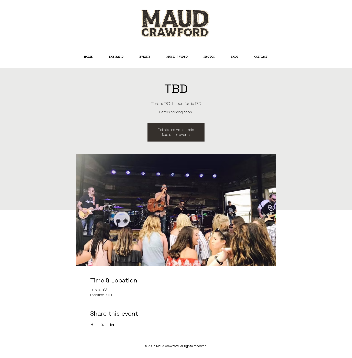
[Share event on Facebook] (92, 324)
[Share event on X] (102, 324)
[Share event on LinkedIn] (112, 324)
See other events (176, 134)
